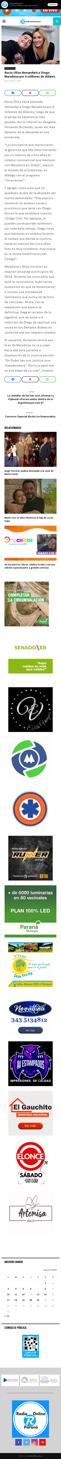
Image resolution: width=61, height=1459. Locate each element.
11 (16, 1294)
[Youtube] (42, 1442)
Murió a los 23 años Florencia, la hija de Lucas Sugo (28, 519)
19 (23, 1300)
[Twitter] (26, 1442)
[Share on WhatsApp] (47, 93)
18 (16, 1300)
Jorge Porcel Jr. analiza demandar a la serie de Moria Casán (28, 472)
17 (8, 1300)
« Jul (6, 1315)
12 (23, 1294)
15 (45, 1294)
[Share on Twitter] (30, 93)
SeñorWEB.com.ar (35, 1456)
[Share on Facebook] (12, 93)
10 (8, 1294)
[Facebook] (18, 1442)
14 (38, 1294)
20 (30, 1300)
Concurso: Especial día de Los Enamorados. (30, 416)
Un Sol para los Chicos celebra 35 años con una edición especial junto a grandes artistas (29, 566)
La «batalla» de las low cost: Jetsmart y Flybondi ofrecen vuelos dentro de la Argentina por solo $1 (30, 399)
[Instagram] (34, 1442)
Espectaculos (10, 68)
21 (38, 1300)
